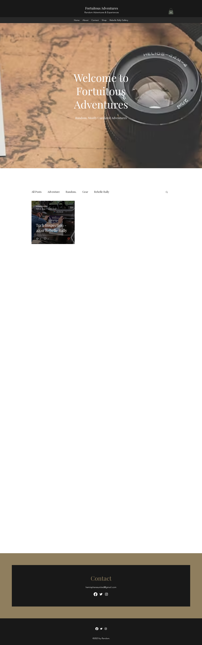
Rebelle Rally (101, 192)
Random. (71, 192)
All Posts (36, 192)
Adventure (53, 192)
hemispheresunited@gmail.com (101, 587)
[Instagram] (106, 594)
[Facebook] (95, 594)
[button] (170, 11)
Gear (85, 192)
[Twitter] (101, 594)
